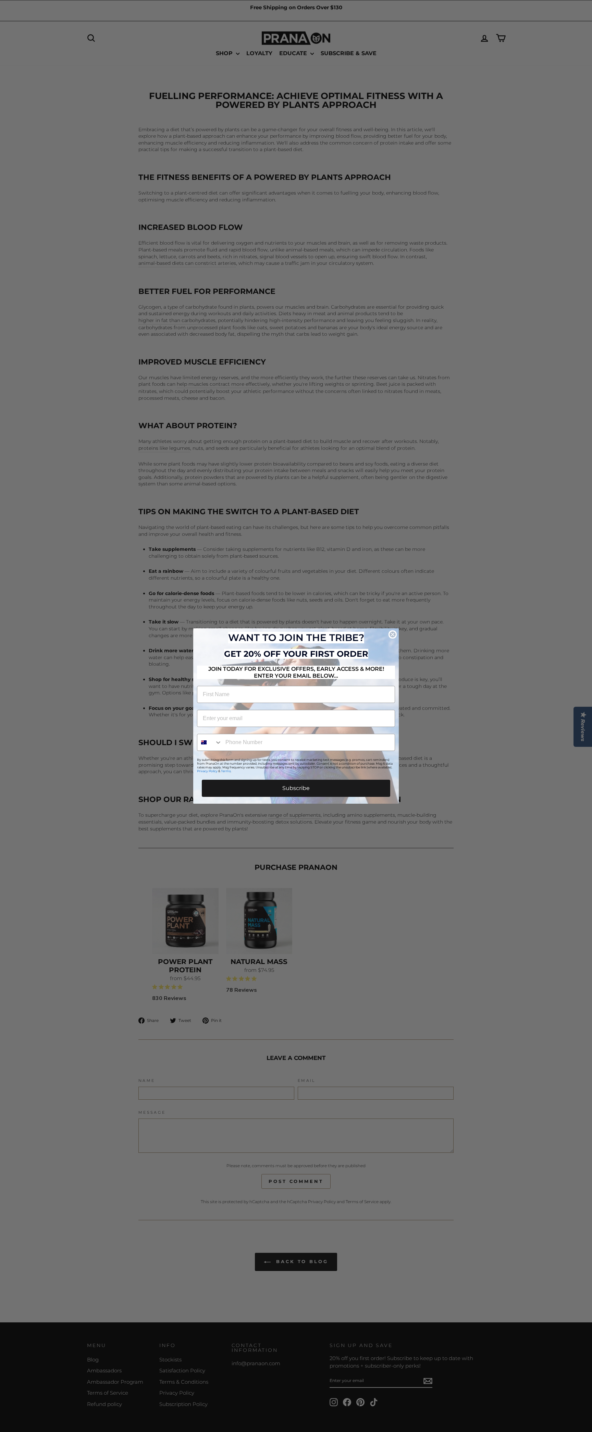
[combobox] (209, 742)
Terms (226, 771)
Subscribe (296, 788)
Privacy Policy (207, 771)
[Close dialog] (392, 634)
